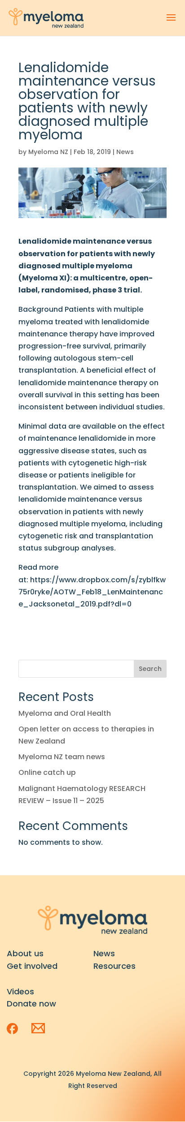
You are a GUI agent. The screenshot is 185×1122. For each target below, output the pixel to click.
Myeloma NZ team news (61, 757)
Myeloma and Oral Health (64, 713)
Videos (20, 991)
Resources (114, 966)
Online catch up (47, 772)
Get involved (32, 966)
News (125, 151)
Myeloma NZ (48, 151)
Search (150, 668)
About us (25, 953)
